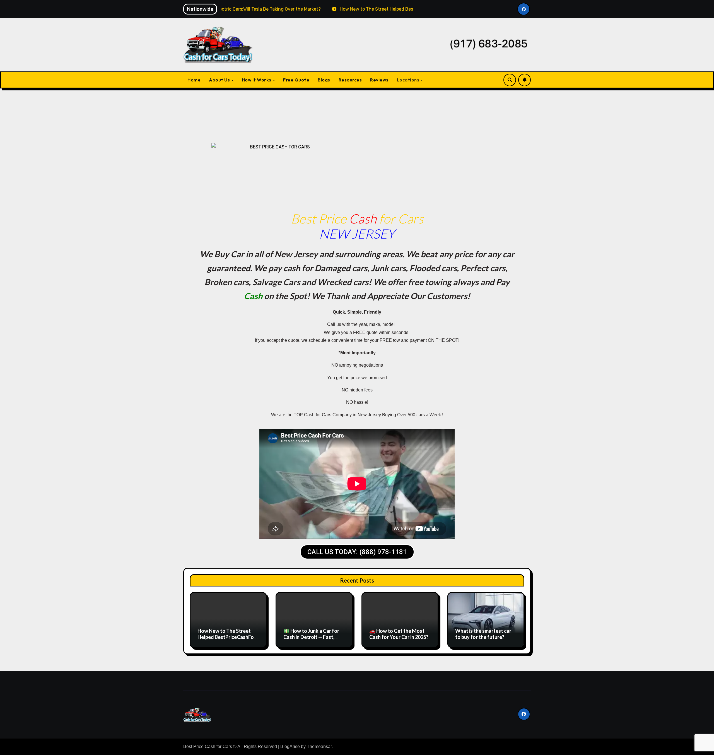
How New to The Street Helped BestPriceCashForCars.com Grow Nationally (227, 637)
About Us (220, 80)
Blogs (324, 80)
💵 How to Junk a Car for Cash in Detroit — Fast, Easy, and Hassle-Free (311, 637)
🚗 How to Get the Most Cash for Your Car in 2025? (399, 634)
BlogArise (290, 746)
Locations (408, 80)
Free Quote (296, 80)
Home (194, 80)
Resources (350, 80)
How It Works (257, 80)
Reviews (379, 80)
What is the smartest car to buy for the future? (483, 634)
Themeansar (319, 746)
